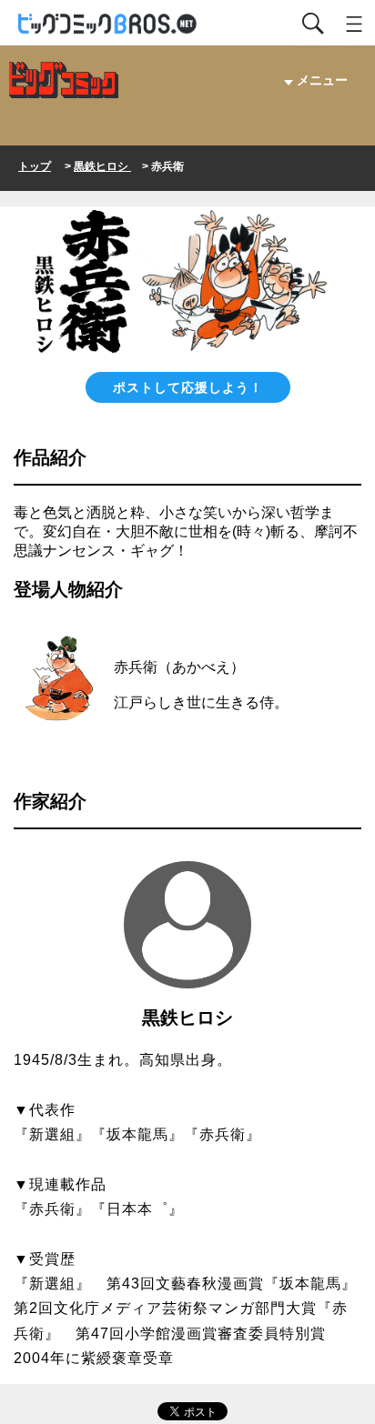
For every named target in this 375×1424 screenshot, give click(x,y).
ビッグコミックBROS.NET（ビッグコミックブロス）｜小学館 (108, 24)
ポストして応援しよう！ (188, 387)
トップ (34, 166)
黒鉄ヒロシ (102, 166)
